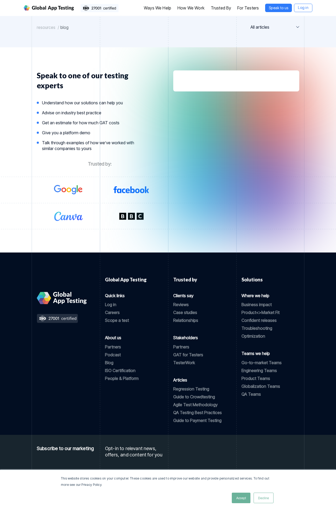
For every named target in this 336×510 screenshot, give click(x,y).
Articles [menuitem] (180, 380)
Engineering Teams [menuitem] (259, 370)
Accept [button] (241, 498)
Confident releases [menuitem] (259, 320)
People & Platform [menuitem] (122, 378)
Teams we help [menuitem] (256, 353)
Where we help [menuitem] (255, 295)
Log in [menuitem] (110, 304)
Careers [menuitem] (112, 312)
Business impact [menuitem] (257, 304)
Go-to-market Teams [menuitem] (262, 362)
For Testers (248, 8)
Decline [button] (263, 498)
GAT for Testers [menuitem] (188, 354)
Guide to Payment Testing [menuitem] (197, 420)
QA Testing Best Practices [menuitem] (197, 412)
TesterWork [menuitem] (184, 362)
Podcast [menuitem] (113, 354)
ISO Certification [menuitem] (120, 370)
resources (46, 27)
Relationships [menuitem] (185, 320)
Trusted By (221, 8)
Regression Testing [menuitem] (191, 388)
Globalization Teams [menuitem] (261, 386)
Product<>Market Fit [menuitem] (261, 312)
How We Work (190, 8)
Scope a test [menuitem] (117, 320)
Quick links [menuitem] (115, 295)
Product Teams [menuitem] (256, 378)
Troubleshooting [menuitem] (257, 328)
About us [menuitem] (113, 337)
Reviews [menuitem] (181, 304)
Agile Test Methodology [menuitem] (195, 404)
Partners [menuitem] (113, 346)
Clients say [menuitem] (183, 295)
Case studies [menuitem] (185, 312)
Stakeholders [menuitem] (185, 337)
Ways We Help (157, 8)
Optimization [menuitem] (253, 336)
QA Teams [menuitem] (251, 394)
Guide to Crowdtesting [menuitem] (194, 396)
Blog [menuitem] (109, 362)
